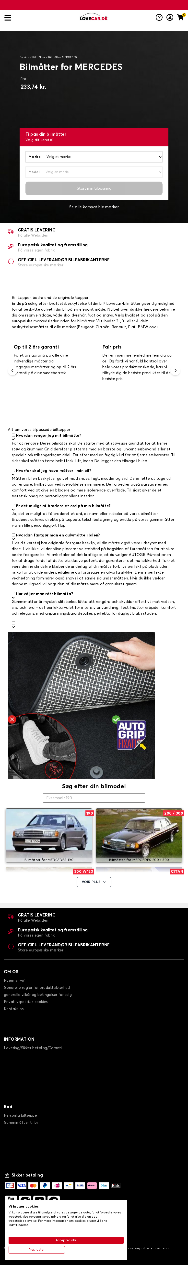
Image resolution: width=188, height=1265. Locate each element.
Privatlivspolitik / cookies (26, 1002)
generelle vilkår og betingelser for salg (38, 995)
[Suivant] (175, 370)
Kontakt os (14, 1009)
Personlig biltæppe (20, 1115)
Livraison (161, 1248)
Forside (24, 57)
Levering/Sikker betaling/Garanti (33, 1048)
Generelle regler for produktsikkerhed (37, 988)
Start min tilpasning (94, 188)
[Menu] (40, 18)
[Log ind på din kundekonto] (169, 18)
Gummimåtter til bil (21, 1122)
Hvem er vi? (14, 980)
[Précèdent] (13, 370)
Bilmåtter (38, 57)
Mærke (35, 157)
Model (34, 172)
